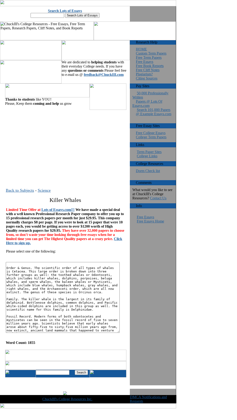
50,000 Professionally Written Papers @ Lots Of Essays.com (150, 99)
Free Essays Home (150, 221)
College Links (147, 156)
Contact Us (158, 198)
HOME (141, 49)
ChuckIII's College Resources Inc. (67, 399)
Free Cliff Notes (147, 70)
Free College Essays (150, 133)
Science (44, 190)
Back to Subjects (20, 190)
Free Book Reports (150, 66)
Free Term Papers (149, 57)
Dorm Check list (148, 171)
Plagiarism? (144, 74)
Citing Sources (146, 78)
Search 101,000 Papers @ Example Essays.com (153, 112)
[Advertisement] (65, 143)
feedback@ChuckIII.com (104, 75)
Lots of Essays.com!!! (58, 210)
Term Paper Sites (149, 152)
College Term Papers (151, 137)
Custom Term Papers (151, 53)
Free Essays (144, 62)
